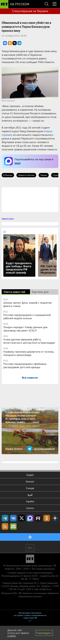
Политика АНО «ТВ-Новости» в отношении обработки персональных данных (30, 595)
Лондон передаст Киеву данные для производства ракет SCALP (25, 328)
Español (30, 501)
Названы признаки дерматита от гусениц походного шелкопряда (28, 353)
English (30, 474)
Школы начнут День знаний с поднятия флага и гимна (27, 304)
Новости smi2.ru (8, 218)
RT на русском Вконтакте (13, 518)
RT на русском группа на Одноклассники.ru (46, 518)
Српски (30, 508)
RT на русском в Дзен (55, 518)
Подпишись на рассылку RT (13, 526)
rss (5, 526)
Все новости (30, 377)
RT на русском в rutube (38, 518)
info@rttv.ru (45, 589)
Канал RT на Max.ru (30, 518)
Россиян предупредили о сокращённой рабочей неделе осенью (27, 316)
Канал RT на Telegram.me (5, 518)
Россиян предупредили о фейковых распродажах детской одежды (24, 365)
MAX (17, 163)
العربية (30, 494)
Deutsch (30, 481)
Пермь (43, 175)
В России (7, 175)
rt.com (29, 572)
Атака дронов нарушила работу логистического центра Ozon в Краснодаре (29, 341)
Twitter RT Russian (21, 518)
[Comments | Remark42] (30, 199)
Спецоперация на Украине (30, 11)
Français (30, 488)
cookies (11, 635)
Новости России (26, 175)
